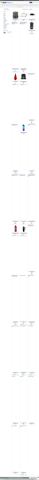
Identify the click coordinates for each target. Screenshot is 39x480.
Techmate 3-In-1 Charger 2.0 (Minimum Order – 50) (15, 221)
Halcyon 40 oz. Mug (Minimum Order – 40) (23, 221)
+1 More (17, 71)
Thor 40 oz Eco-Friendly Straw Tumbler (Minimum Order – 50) (23, 233)
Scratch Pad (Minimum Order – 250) (23, 423)
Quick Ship (5, 21)
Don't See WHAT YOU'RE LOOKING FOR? (16, 477)
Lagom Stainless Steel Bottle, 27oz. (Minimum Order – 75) (32, 322)
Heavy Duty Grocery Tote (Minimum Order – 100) (15, 372)
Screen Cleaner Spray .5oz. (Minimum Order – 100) (32, 120)
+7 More (26, 474)
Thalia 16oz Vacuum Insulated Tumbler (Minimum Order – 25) (31, 30)
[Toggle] (10, 14)
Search (31, 2)
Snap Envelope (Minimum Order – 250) (23, 322)
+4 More (17, 235)
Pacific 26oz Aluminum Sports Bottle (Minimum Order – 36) (15, 233)
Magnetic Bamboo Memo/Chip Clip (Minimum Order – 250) (15, 68)
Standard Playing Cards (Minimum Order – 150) (15, 322)
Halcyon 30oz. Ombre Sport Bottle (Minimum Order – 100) (23, 132)
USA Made (21, 6)
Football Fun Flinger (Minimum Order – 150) (31, 271)
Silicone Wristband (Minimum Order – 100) (31, 372)
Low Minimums (5, 20)
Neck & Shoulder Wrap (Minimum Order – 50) (15, 171)
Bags (4, 14)
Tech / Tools (18, 6)
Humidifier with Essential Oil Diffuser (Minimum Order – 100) (31, 221)
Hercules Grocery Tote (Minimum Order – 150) (23, 472)
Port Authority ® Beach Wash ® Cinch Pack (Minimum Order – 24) (23, 82)
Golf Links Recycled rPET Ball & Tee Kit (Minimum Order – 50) (31, 19)
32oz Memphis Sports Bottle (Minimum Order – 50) (24, 372)
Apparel (4, 13)
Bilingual (5, 15)
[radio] (13, 71)
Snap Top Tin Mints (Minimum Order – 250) (15, 472)
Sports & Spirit (5, 26)
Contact (2, 0)
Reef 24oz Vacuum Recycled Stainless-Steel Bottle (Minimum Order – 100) (23, 69)
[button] (37, 0)
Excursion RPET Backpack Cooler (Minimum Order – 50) (15, 19)
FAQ (4, 0)
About (1, 0)
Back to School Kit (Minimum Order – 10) (32, 171)
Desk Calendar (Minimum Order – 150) (23, 19)
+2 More (26, 84)
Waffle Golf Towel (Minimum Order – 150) (15, 81)
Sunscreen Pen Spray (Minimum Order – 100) (31, 423)
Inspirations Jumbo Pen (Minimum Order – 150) (15, 423)
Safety (4, 22)
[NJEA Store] (6, 2)
